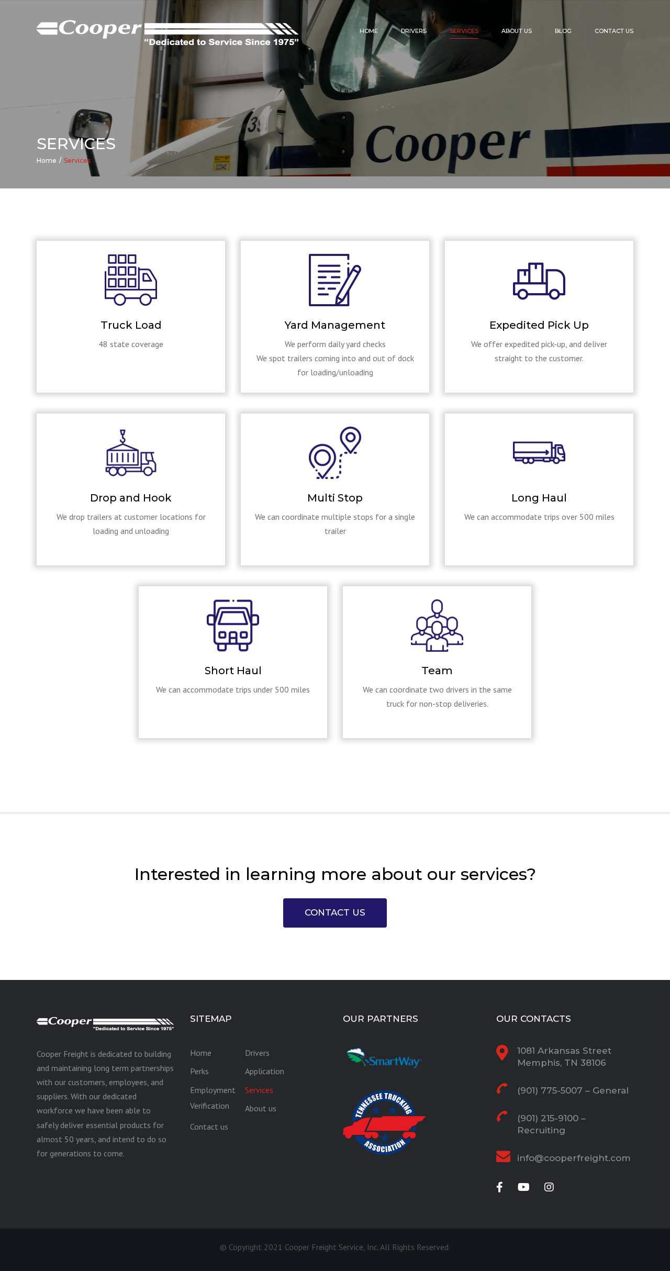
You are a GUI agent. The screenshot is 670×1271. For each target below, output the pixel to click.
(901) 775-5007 (550, 1090)
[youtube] (523, 1187)
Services (464, 31)
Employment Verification (213, 1098)
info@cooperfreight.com (574, 1158)
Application (264, 1071)
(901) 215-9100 (547, 1118)
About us (516, 31)
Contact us (614, 31)
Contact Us (335, 912)
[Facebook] (499, 1187)
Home (369, 31)
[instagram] (549, 1187)
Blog (563, 31)
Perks (199, 1071)
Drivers (414, 31)
